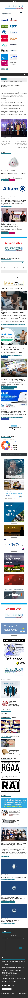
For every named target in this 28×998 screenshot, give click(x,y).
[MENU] (27, 74)
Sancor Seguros (12, 180)
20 (13, 946)
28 (17, 948)
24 (3, 948)
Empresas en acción (9, 137)
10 (3, 944)
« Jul (3, 953)
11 (7, 944)
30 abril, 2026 (4, 377)
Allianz (2, 206)
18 (7, 946)
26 (10, 948)
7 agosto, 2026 (4, 223)
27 (13, 948)
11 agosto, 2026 (5, 196)
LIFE (10, 324)
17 (3, 946)
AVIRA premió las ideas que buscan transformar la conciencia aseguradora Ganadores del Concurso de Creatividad (13, 963)
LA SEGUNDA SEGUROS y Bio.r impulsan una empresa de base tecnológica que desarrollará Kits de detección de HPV (21, 144)
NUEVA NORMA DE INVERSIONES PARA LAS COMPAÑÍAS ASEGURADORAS (6, 144)
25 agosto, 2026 (5, 170)
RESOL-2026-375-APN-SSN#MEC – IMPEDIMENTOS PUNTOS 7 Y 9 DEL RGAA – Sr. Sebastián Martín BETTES (13, 970)
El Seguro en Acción (14, 89)
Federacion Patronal (12, 387)
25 (7, 948)
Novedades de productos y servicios (18, 324)
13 (13, 944)
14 (17, 944)
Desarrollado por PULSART (14, 996)
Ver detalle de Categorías (14, 277)
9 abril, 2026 (4, 409)
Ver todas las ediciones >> (6, 679)
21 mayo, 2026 (4, 310)
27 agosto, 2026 (5, 874)
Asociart (3, 137)
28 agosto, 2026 (5, 841)
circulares (3, 879)
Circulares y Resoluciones (10, 879)
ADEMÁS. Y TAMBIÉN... (5, 856)
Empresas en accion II (5, 417)
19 (10, 946)
